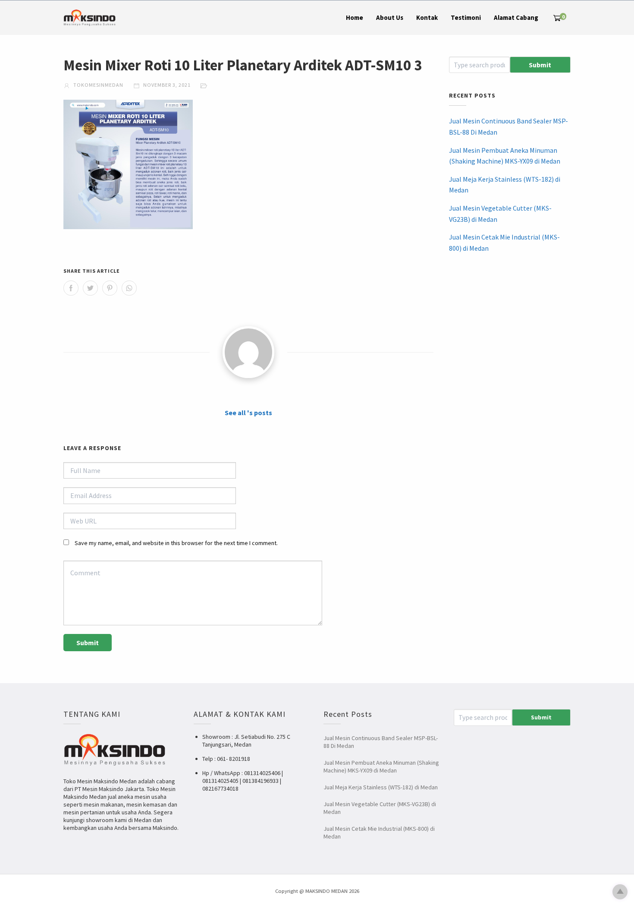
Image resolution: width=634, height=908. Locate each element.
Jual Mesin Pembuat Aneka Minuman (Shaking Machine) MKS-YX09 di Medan (504, 156)
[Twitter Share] (90, 288)
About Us (389, 17)
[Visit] (248, 352)
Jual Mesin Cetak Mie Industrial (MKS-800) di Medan (504, 242)
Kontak (427, 17)
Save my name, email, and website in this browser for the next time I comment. (176, 543)
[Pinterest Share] (109, 288)
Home (354, 17)
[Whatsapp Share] (129, 288)
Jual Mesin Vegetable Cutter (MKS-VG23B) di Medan (500, 214)
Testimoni (466, 17)
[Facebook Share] (70, 288)
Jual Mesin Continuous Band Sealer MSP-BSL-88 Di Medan (508, 126)
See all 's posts (248, 412)
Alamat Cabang (516, 17)
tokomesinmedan (97, 85)
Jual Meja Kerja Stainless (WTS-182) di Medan (504, 185)
